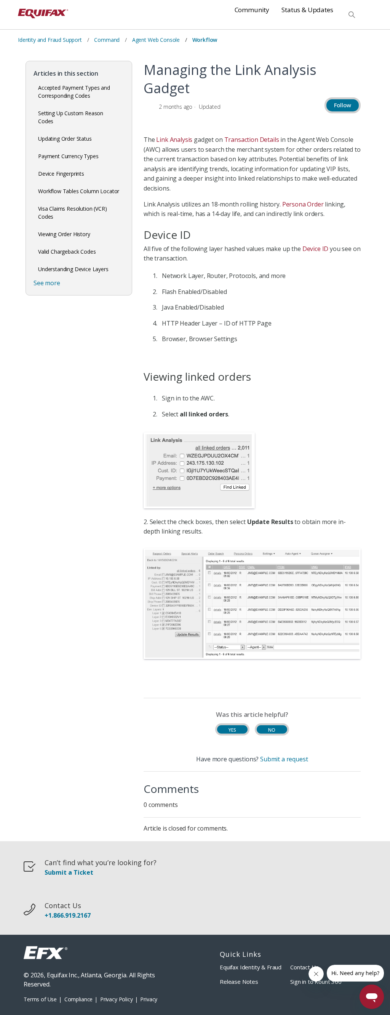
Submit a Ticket (69, 873)
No (271, 730)
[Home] (43, 15)
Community (252, 9)
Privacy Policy (116, 999)
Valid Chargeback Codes (67, 251)
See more (47, 283)
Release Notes (239, 981)
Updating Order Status (65, 138)
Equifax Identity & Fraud (250, 967)
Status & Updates (307, 9)
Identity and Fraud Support (50, 39)
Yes (232, 730)
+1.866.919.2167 (68, 916)
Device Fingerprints (61, 173)
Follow (342, 105)
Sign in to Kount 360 (316, 981)
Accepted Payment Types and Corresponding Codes (74, 91)
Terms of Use (40, 999)
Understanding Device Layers (73, 269)
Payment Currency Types (68, 156)
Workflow (204, 39)
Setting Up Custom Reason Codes (70, 117)
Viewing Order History (64, 234)
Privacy (148, 999)
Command (107, 39)
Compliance (78, 999)
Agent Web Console (156, 39)
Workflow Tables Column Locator (78, 191)
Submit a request (284, 759)
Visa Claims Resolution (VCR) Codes (72, 212)
